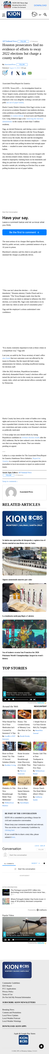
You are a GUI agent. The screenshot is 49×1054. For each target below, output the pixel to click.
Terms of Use (7, 994)
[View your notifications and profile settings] (44, 863)
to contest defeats (17, 116)
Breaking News (8, 1010)
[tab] (9, 863)
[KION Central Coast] (17, 14)
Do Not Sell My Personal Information (16, 997)
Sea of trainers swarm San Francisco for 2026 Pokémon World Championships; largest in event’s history (22, 655)
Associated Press (10, 64)
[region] (24, 878)
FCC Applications (9, 989)
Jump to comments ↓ (10, 481)
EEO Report (7, 986)
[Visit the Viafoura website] (42, 910)
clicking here (10, 830)
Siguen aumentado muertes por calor (17, 580)
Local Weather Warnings (11, 1021)
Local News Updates (10, 1015)
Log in (37, 845)
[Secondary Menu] (5, 15)
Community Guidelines (11, 983)
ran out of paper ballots (15, 102)
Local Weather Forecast (11, 1018)
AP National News (25, 472)
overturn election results (30, 438)
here (13, 837)
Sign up (42, 845)
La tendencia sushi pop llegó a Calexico (18, 616)
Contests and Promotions (11, 1013)
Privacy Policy (7, 992)
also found (6, 358)
